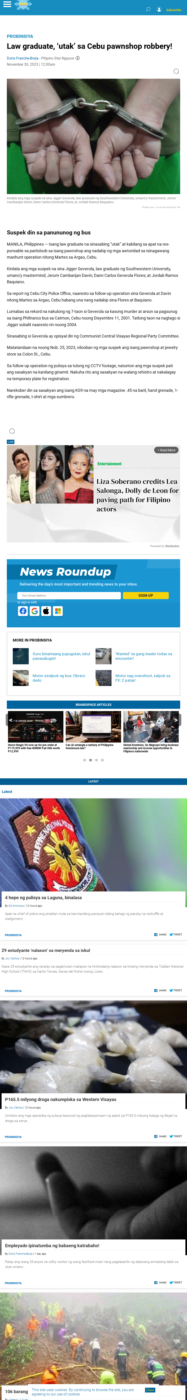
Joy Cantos (12, 958)
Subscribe (173, 10)
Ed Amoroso (16, 905)
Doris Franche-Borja (23, 58)
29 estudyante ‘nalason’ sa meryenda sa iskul (46, 950)
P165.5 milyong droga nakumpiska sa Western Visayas (60, 1099)
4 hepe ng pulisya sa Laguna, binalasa (43, 897)
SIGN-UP (145, 595)
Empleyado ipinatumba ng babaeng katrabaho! (52, 1245)
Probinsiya (20, 36)
